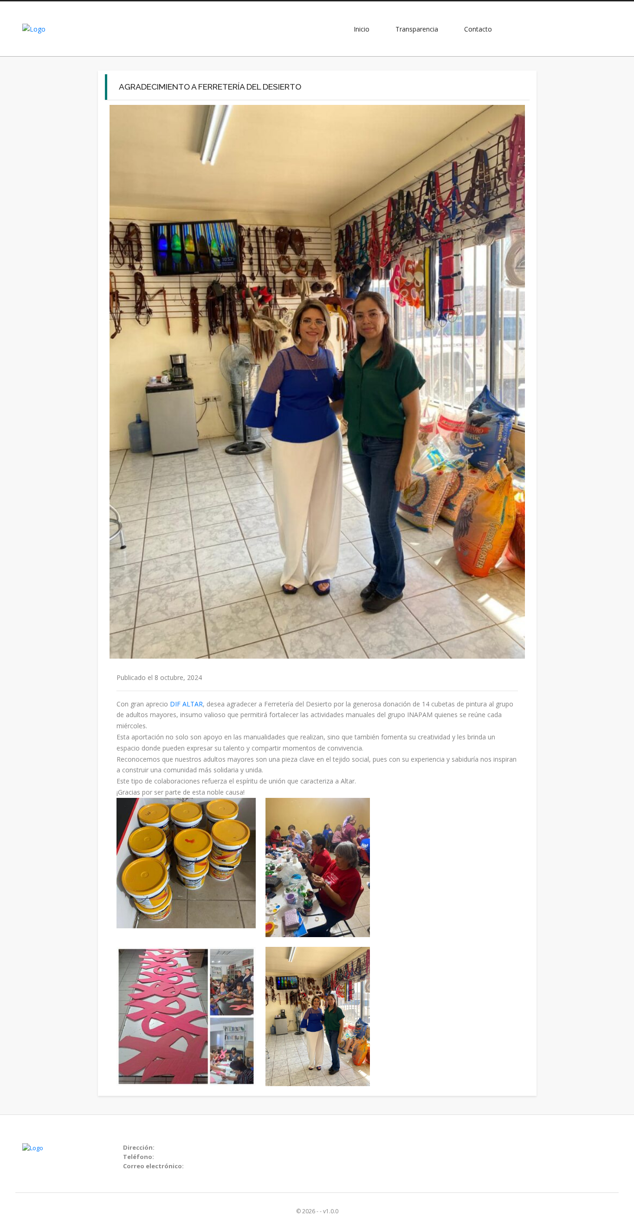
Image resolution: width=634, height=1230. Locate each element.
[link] (186, 703)
